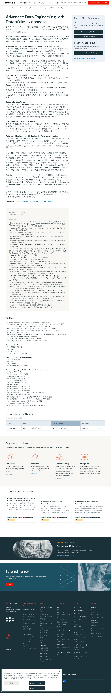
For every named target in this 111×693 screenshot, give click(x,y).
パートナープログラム (29, 637)
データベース (43, 633)
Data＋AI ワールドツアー (81, 637)
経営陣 (93, 612)
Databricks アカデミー (80, 629)
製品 (35, 3)
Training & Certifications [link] (13, 8)
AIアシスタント (44, 614)
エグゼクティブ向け (28, 614)
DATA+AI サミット (78, 634)
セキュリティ (43, 640)
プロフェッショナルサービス (63, 648)
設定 (11, 683)
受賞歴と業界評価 (96, 633)
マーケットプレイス (45, 659)
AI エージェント (61, 634)
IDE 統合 (42, 661)
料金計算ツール (44, 650)
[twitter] (13, 618)
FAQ (9, 584)
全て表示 (59, 627)
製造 (58, 617)
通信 (58, 610)
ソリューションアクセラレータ (63, 653)
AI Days (76, 639)
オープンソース (44, 653)
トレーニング (77, 619)
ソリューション (42, 3)
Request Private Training (88, 53)
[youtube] (13, 621)
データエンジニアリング (46, 628)
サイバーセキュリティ (63, 639)
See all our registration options (84, 58)
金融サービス (60, 612)
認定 (75, 621)
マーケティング (61, 641)
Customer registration (88, 32)
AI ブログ (76, 650)
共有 (41, 642)
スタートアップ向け (28, 617)
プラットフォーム (45, 611)
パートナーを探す (28, 639)
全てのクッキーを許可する (37, 688)
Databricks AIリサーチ (29, 623)
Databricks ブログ (79, 647)
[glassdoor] (10, 621)
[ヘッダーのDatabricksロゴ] (9, 2)
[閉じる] (59, 671)
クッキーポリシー (20, 675)
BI (40, 621)
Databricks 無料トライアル (98, 3)
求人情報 (93, 625)
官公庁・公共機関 (62, 622)
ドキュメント (77, 607)
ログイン (69, 3)
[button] (65, 3)
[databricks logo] (11, 603)
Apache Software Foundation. (68, 674)
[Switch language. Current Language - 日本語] (62, 3)
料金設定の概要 (44, 648)
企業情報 (57, 3)
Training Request (79, 25)
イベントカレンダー (79, 642)
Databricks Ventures (96, 615)
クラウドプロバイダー (29, 646)
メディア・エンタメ (62, 619)
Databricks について (96, 610)
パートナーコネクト (45, 664)
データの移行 (60, 644)
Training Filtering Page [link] (27, 8)
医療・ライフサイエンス (63, 615)
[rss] (7, 621)
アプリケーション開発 (46, 616)
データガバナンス (45, 635)
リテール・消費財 (62, 624)
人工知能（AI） (44, 619)
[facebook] (10, 618)
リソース (51, 3)
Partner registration (88, 37)
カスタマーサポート (79, 610)
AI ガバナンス (60, 636)
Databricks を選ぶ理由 (25, 3)
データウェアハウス (45, 630)
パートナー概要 (27, 634)
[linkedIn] (7, 618)
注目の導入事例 (27, 629)
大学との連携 (77, 626)
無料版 (76, 624)
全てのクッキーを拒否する (37, 683)
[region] (31, 680)
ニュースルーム (95, 630)
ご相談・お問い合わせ (80, 3)
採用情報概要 (94, 623)
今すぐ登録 (9, 475)
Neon (41, 637)
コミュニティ (77, 614)
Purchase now (59, 478)
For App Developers (28, 612)
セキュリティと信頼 (96, 636)
